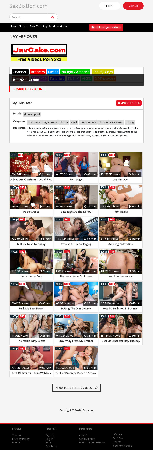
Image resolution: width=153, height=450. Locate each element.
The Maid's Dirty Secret (31, 341)
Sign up (133, 6)
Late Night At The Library (76, 211)
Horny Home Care (31, 276)
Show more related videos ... (75, 388)
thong (130, 122)
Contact (51, 446)
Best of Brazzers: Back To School (76, 373)
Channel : (20, 72)
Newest (24, 26)
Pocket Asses (31, 211)
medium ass (88, 122)
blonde (103, 122)
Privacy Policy (21, 439)
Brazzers (38, 72)
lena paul (33, 114)
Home (14, 26)
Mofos (53, 72)
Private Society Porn (92, 442)
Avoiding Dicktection (120, 244)
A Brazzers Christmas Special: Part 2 (31, 181)
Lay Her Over (121, 179)
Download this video (26, 88)
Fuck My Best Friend (31, 308)
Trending (41, 26)
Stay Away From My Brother (76, 341)
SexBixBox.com (28, 5)
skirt (74, 122)
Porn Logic (75, 179)
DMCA (16, 442)
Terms (16, 435)
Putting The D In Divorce (76, 308)
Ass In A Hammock (120, 276)
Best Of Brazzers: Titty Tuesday (121, 341)
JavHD (83, 435)
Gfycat (117, 434)
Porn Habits (121, 211)
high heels (49, 122)
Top (32, 26)
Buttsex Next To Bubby (31, 244)
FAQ (48, 442)
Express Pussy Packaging (76, 244)
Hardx (117, 442)
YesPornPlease (122, 446)
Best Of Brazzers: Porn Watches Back (31, 375)
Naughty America (75, 72)
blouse (63, 122)
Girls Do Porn (87, 439)
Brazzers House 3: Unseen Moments (76, 278)
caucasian (116, 122)
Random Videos (58, 26)
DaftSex (118, 438)
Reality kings (103, 72)
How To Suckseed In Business (120, 308)
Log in (49, 439)
